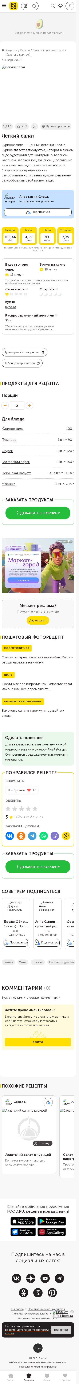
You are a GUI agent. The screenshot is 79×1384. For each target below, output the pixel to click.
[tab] (11, 1377)
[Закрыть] (72, 1311)
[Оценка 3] (21, 808)
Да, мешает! (38, 620)
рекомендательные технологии (27, 1330)
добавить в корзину (40, 513)
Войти (38, 1042)
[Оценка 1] (8, 808)
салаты (8, 962)
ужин (23, 962)
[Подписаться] (48, 1102)
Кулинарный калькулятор (22, 352)
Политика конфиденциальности (46, 1309)
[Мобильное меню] (4, 6)
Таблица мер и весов (19, 363)
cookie (9, 1333)
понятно (61, 1329)
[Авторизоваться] (70, 6)
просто (37, 962)
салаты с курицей (61, 962)
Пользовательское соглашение (30, 1313)
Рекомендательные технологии (36, 1318)
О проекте (17, 1309)
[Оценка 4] (28, 808)
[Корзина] (60, 6)
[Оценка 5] (35, 808)
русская (10, 307)
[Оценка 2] (14, 808)
